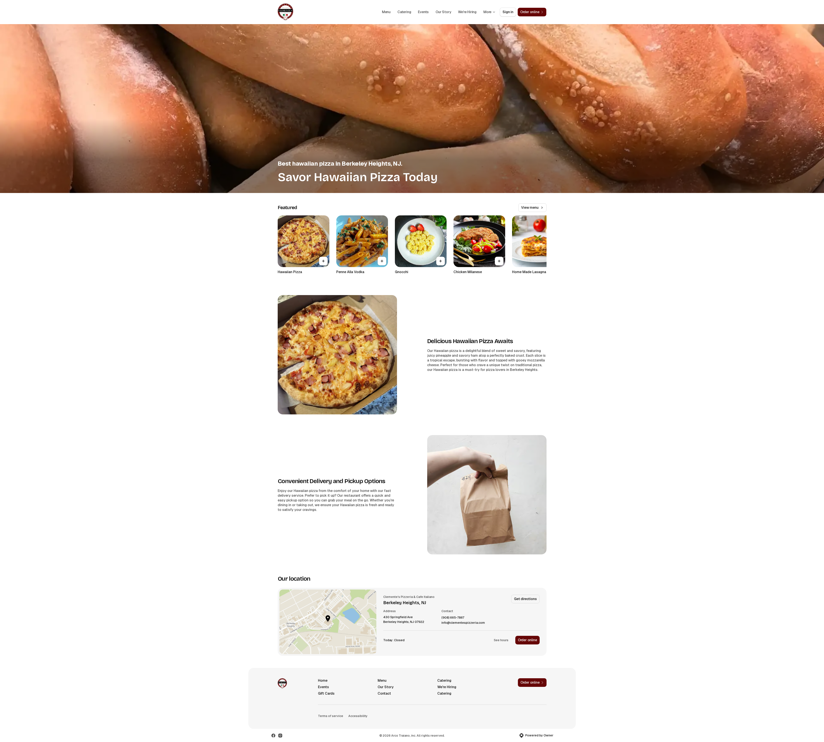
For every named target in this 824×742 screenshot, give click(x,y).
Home (322, 680)
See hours (501, 640)
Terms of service (330, 716)
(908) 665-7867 (452, 618)
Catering (404, 12)
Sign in (508, 12)
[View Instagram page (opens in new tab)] (280, 735)
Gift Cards (326, 693)
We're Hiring (467, 12)
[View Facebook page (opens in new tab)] (273, 735)
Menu (386, 12)
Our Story (443, 12)
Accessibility (358, 716)
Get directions (525, 599)
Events (423, 12)
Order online (527, 640)
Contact (384, 693)
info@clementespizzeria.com (463, 623)
